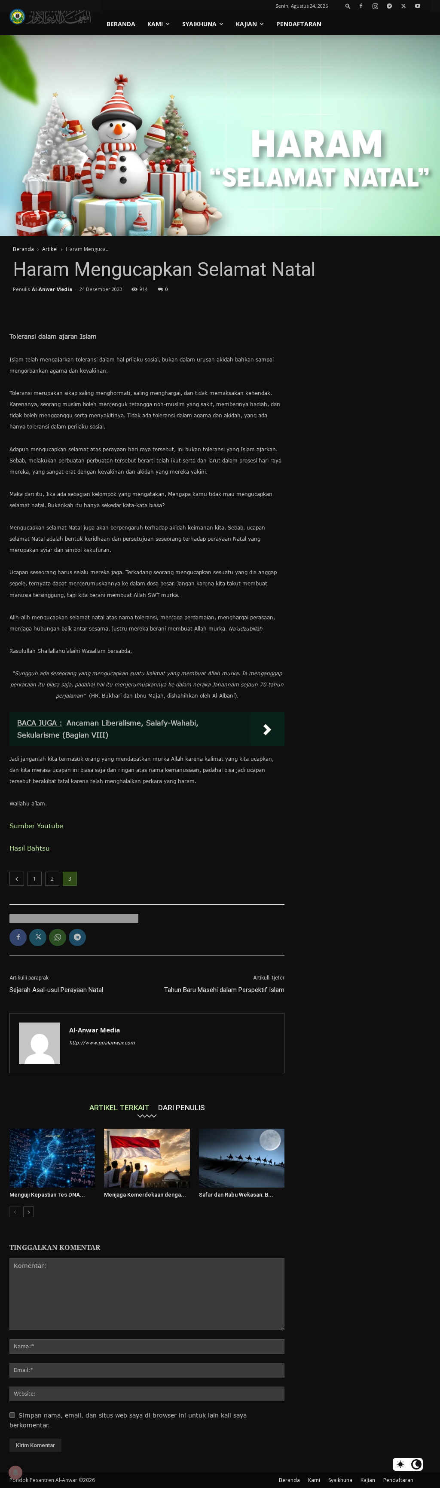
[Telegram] (389, 6)
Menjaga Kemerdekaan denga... (145, 1194)
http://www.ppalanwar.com (102, 1042)
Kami (155, 24)
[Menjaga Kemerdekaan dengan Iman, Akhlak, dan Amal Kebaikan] (146, 1158)
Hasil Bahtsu (29, 848)
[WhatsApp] (57, 937)
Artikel (50, 249)
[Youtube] (417, 6)
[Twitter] (403, 6)
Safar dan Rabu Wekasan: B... (236, 1194)
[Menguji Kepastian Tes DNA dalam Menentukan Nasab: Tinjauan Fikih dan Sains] (52, 1158)
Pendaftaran (298, 24)
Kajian (246, 24)
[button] (348, 6)
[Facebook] (360, 6)
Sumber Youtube (36, 826)
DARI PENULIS (181, 1107)
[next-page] (28, 1211)
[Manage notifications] (15, 1472)
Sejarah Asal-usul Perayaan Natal (56, 990)
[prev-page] (14, 1211)
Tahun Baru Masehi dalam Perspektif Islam (224, 990)
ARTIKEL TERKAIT (119, 1107)
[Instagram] (375, 6)
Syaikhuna (199, 24)
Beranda (121, 24)
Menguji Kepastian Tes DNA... (47, 1194)
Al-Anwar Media (52, 289)
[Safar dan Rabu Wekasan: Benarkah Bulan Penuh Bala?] (241, 1158)
